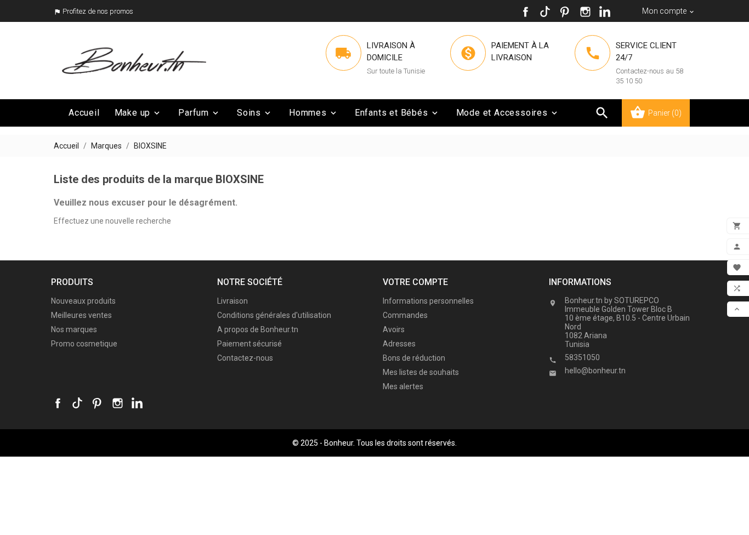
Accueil (84, 112)
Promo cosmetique (84, 343)
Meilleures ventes (81, 315)
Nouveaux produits (83, 301)
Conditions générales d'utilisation (274, 315)
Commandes (405, 315)
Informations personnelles (428, 301)
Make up (138, 112)
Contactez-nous (245, 358)
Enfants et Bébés (397, 112)
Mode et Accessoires (507, 112)
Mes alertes (403, 386)
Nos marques (74, 329)
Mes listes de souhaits (421, 372)
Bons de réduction (414, 358)
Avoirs (394, 329)
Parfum (199, 112)
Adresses (399, 343)
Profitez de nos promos (98, 11)
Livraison (232, 301)
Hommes (313, 112)
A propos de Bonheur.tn (257, 329)
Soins (255, 112)
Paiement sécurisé (249, 343)
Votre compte (415, 282)
